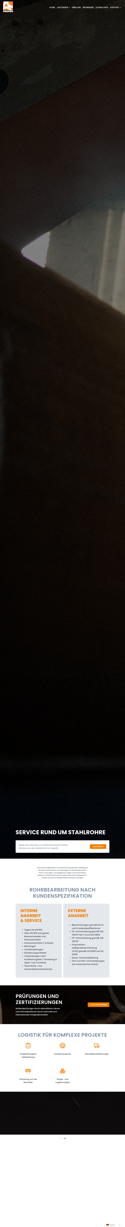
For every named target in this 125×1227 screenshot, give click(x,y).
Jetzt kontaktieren (98, 1005)
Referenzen (88, 7)
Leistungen (62, 7)
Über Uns (76, 7)
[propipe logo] (8, 6)
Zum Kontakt (98, 846)
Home (52, 7)
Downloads (102, 7)
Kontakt (114, 7)
